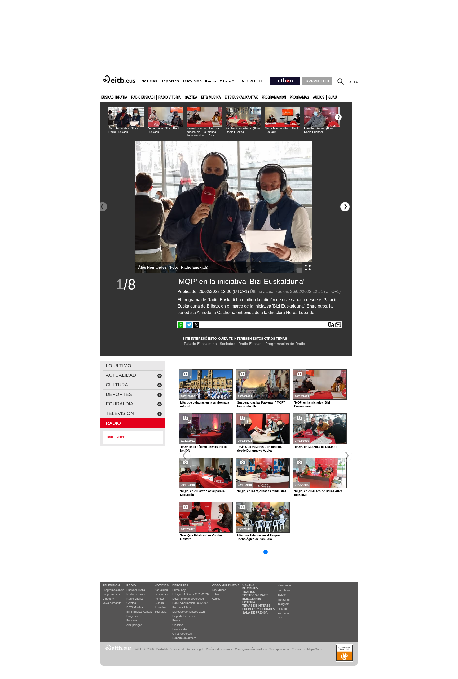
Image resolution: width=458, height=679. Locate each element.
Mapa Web (314, 649)
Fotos (215, 594)
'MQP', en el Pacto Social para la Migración (202, 492)
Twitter (282, 594)
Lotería (248, 602)
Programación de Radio (285, 343)
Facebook (284, 590)
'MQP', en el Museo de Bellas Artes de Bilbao (318, 492)
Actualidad (161, 590)
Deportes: (180, 585)
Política (159, 598)
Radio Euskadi (143, 97)
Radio (113, 423)
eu (348, 82)
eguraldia (119, 403)
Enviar (338, 325)
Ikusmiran (161, 607)
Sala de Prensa (255, 612)
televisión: (112, 585)
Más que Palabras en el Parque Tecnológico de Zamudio (258, 537)
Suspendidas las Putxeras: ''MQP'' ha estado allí (261, 404)
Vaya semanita (112, 602)
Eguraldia (160, 611)
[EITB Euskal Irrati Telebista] (119, 79)
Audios (216, 598)
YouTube (283, 613)
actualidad (121, 375)
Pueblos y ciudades (258, 609)
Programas (299, 97)
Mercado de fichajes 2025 (188, 611)
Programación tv (113, 590)
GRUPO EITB (317, 81)
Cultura (159, 602)
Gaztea (131, 602)
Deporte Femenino (184, 616)
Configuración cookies (251, 649)
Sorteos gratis (255, 595)
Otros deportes (182, 633)
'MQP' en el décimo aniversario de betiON (203, 448)
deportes (119, 394)
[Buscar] (340, 81)
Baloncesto (179, 629)
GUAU (332, 97)
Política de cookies (219, 649)
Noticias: (162, 585)
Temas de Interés (256, 605)
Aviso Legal (195, 649)
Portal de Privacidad (170, 649)
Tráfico (249, 591)
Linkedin (283, 608)
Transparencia (279, 649)
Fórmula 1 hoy (181, 607)
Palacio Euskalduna (200, 343)
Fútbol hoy (179, 590)
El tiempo (250, 588)
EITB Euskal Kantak (241, 97)
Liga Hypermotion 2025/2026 (190, 602)
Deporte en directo (184, 637)
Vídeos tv (109, 598)
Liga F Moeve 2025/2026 (188, 598)
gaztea (191, 97)
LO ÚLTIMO (118, 365)
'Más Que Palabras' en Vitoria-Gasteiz (201, 537)
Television (120, 413)
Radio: (131, 585)
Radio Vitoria (169, 97)
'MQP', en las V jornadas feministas (261, 491)
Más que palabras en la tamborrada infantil (204, 404)
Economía (161, 594)
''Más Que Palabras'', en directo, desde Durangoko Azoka (259, 448)
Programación (274, 97)
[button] (338, 117)
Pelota (176, 620)
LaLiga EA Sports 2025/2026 (190, 594)
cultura (117, 384)
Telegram (283, 604)
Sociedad (227, 343)
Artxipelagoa (134, 625)
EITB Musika (211, 97)
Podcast (131, 620)
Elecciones (251, 598)
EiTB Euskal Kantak (139, 611)
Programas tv (111, 594)
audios (318, 97)
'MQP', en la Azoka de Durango (315, 446)
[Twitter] (196, 325)
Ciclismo (177, 625)
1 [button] (266, 552)
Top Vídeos (219, 590)
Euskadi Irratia (114, 97)
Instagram (284, 599)
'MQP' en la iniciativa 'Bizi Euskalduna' (241, 281)
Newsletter (284, 585)
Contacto (298, 649)
